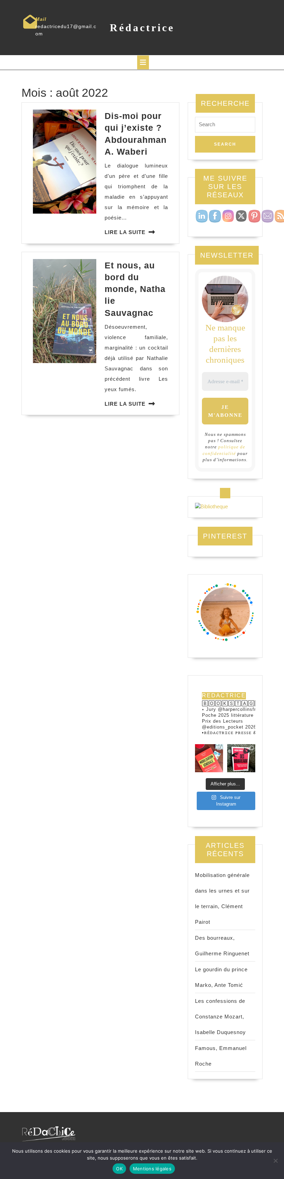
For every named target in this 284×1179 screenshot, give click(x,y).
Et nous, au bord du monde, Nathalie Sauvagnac (135, 289)
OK (119, 1168)
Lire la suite (125, 232)
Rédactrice (142, 27)
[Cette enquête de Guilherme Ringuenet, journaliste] (241, 758)
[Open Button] (143, 62)
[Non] (275, 1160)
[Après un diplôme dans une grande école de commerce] (209, 758)
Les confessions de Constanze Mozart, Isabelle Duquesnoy (220, 1016)
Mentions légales (152, 1168)
